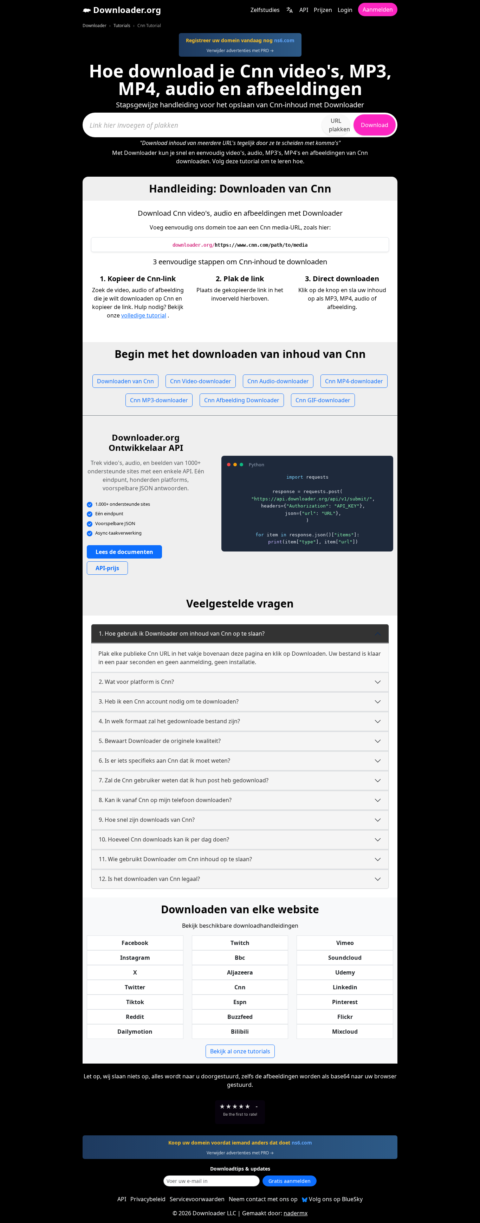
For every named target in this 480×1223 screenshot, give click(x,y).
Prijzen (323, 10)
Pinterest (345, 1002)
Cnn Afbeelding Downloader (241, 400)
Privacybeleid (148, 1199)
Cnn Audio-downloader (278, 381)
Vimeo (345, 943)
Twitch (240, 943)
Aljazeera (240, 972)
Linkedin (345, 987)
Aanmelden (378, 9)
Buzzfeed (240, 1017)
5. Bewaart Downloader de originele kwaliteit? (160, 741)
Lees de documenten (124, 552)
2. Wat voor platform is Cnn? (136, 682)
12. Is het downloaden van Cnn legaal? (149, 879)
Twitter (135, 987)
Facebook (135, 943)
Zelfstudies (265, 10)
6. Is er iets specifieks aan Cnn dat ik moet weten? (164, 760)
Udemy (345, 972)
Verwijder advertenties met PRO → (240, 50)
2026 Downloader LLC (207, 1213)
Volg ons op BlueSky (335, 1199)
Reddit (135, 1017)
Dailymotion (135, 1031)
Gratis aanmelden (289, 1181)
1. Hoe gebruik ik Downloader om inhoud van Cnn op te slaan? (182, 633)
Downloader (94, 26)
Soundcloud (345, 958)
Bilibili (240, 1031)
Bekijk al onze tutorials (240, 1051)
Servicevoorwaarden (197, 1199)
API (303, 10)
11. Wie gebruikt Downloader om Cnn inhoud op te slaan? (175, 859)
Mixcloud (345, 1031)
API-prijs (107, 568)
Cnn (240, 987)
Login (345, 10)
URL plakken (339, 125)
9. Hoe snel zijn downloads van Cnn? (147, 820)
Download (374, 125)
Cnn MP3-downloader (159, 400)
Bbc (240, 958)
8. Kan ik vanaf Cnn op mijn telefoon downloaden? (165, 800)
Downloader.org (126, 9)
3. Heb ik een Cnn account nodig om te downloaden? (169, 701)
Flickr (345, 1017)
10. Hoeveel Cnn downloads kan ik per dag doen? (164, 839)
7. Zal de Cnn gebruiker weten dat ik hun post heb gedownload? (183, 780)
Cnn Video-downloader (200, 381)
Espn (240, 1002)
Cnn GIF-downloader (323, 400)
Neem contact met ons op (263, 1199)
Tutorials (121, 26)
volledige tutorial (143, 315)
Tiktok (135, 1002)
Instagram (135, 958)
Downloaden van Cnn (125, 381)
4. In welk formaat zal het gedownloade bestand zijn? (169, 721)
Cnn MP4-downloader (354, 381)
